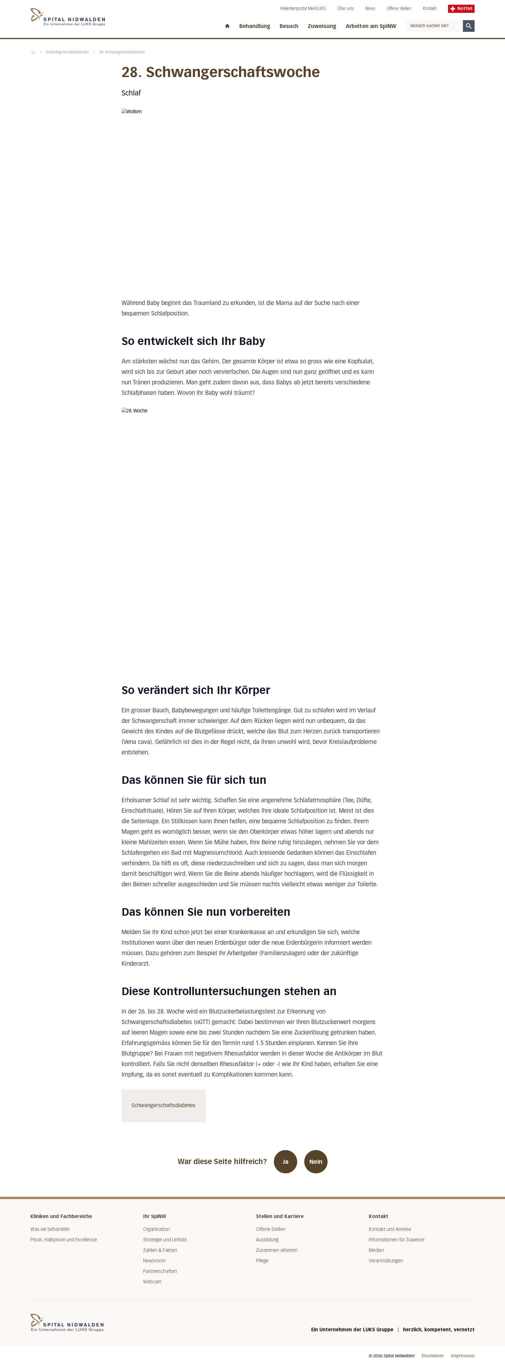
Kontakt (429, 8)
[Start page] (227, 25)
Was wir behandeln (50, 1229)
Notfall (464, 8)
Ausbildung (267, 1240)
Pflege (262, 1261)
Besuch (289, 26)
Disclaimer (433, 1355)
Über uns (346, 8)
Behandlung (254, 26)
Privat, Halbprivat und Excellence (63, 1240)
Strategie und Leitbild (164, 1240)
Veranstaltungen (386, 1261)
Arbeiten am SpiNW (371, 26)
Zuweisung (322, 26)
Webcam (152, 1282)
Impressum (463, 1355)
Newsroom (154, 1261)
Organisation (156, 1229)
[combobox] (434, 26)
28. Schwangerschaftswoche (122, 52)
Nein (315, 1161)
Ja (285, 1161)
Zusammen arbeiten (277, 1250)
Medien (376, 1250)
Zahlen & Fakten (160, 1250)
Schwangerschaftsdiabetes (164, 1105)
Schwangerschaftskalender (67, 52)
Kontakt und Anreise (390, 1229)
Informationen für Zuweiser (397, 1240)
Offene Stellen (399, 8)
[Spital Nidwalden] (66, 1323)
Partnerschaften (160, 1271)
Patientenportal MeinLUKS (303, 8)
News (370, 8)
